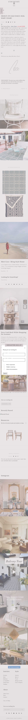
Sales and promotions (11, 369)
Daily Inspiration (10, 364)
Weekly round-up (10, 367)
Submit (5, 373)
